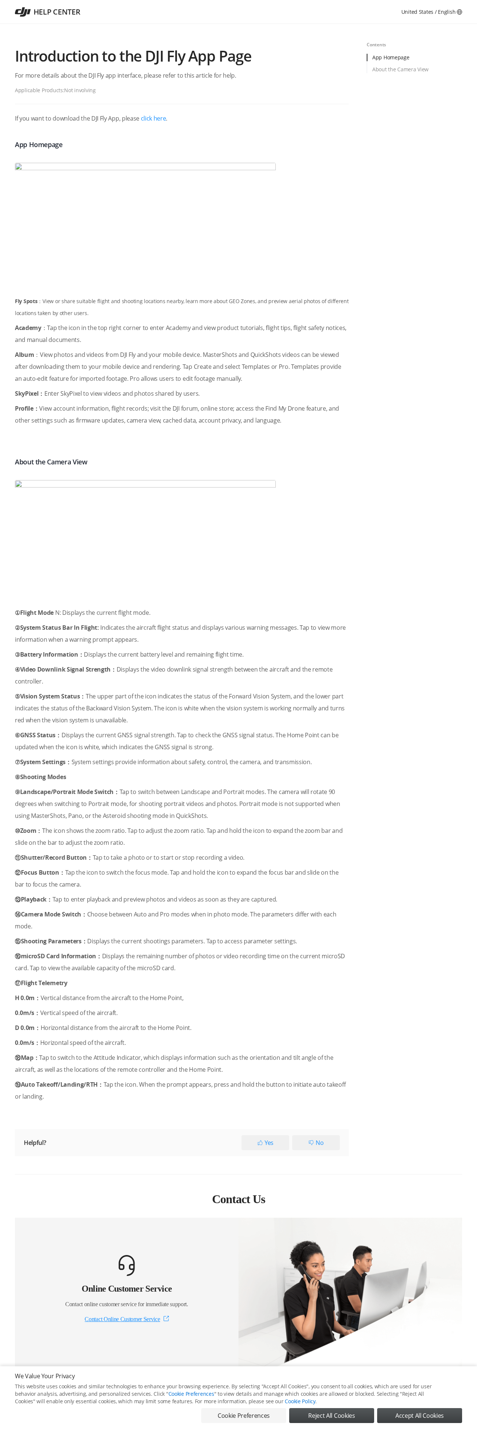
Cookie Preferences (191, 1393)
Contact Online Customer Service (122, 1319)
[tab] (414, 60)
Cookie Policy (300, 1401)
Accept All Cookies (419, 1415)
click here (153, 118)
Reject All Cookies (331, 1415)
